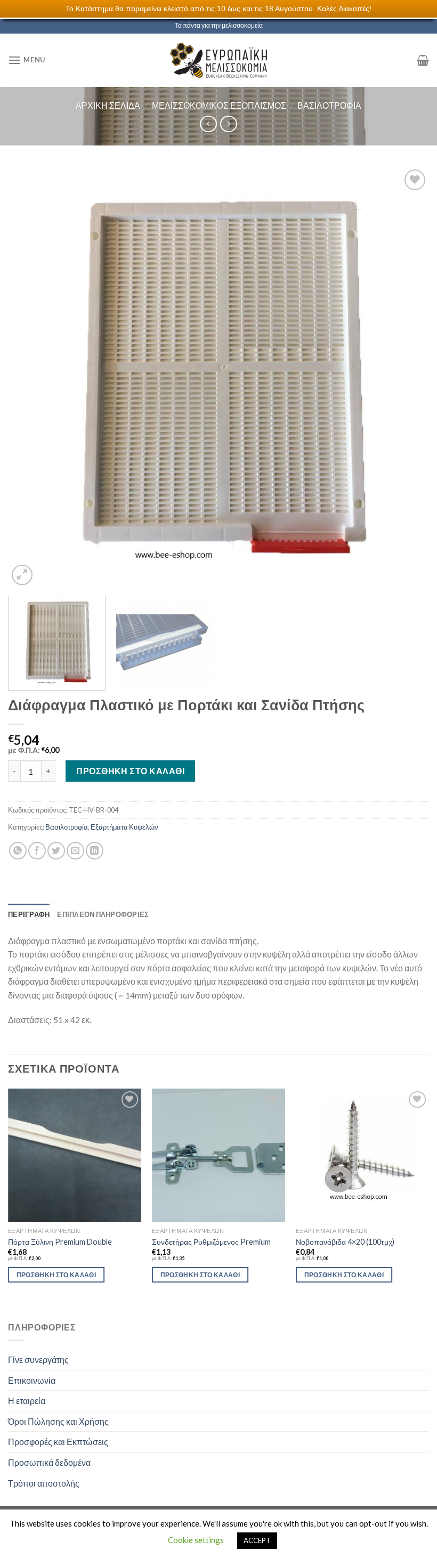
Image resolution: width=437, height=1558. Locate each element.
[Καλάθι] (423, 60)
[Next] (407, 377)
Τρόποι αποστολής (43, 1483)
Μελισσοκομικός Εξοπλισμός (219, 105)
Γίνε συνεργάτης (38, 1359)
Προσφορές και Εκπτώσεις (58, 1442)
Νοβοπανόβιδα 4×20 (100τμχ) (345, 1241)
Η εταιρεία (26, 1400)
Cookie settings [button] (196, 1540)
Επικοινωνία (31, 1380)
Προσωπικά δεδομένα (49, 1462)
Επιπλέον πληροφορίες (103, 914)
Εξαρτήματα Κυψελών (124, 827)
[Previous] (29, 377)
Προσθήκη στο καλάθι (130, 771)
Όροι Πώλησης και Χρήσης (58, 1421)
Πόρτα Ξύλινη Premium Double (60, 1241)
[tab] (29, 914)
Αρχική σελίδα (108, 105)
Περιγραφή (29, 914)
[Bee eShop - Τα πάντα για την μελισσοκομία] (218, 60)
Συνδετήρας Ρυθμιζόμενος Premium (211, 1241)
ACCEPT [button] (257, 1540)
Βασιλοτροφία (329, 105)
